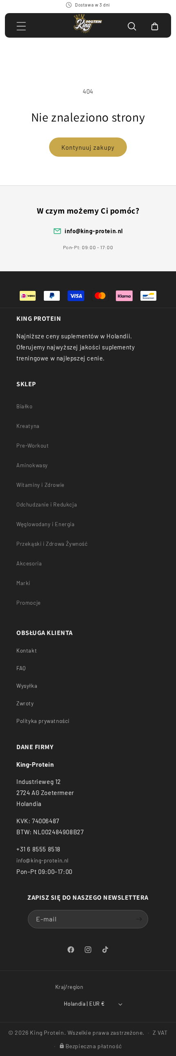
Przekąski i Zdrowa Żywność (52, 543)
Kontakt (26, 650)
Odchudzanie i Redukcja (46, 504)
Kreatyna (28, 426)
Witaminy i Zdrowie (40, 485)
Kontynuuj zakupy (88, 147)
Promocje (28, 602)
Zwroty (25, 703)
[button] (21, 26)
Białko (24, 406)
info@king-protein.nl (94, 230)
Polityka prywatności (43, 721)
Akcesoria (29, 563)
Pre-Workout (32, 445)
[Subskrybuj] (139, 919)
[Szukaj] (132, 26)
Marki (23, 583)
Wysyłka (26, 685)
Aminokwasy (32, 465)
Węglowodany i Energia (45, 524)
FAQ (21, 668)
